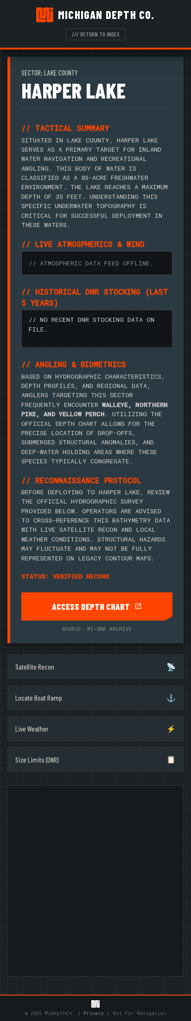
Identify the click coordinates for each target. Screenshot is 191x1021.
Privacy (93, 1013)
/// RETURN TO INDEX (96, 34)
